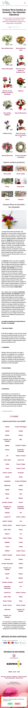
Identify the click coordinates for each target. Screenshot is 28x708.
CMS (18, 672)
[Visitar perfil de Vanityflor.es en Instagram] (14, 655)
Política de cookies (22, 676)
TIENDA (10, 672)
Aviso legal (3, 676)
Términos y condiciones (12, 676)
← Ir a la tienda (14, 416)
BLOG (14, 672)
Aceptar (10, 703)
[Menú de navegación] (25, 3)
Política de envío (19, 678)
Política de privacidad (10, 678)
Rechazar (17, 703)
